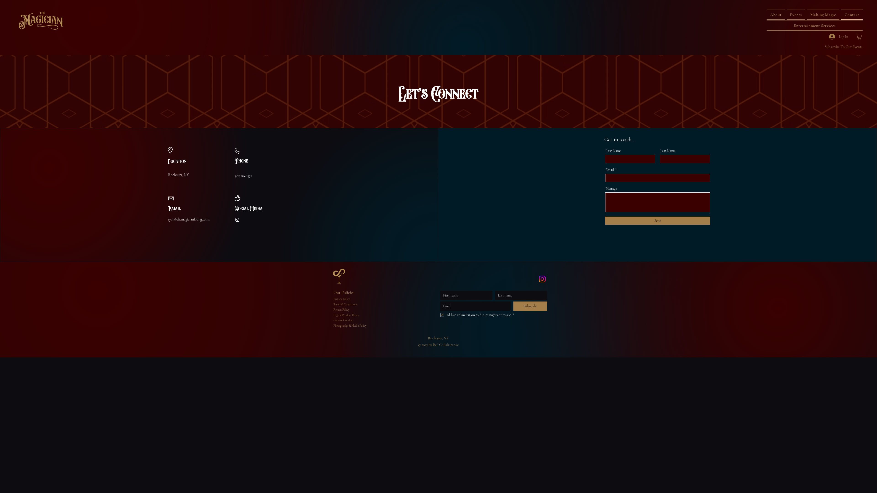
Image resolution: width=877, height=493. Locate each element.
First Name (613, 151)
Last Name (667, 151)
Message (611, 188)
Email (610, 170)
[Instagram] (237, 219)
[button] (796, 15)
